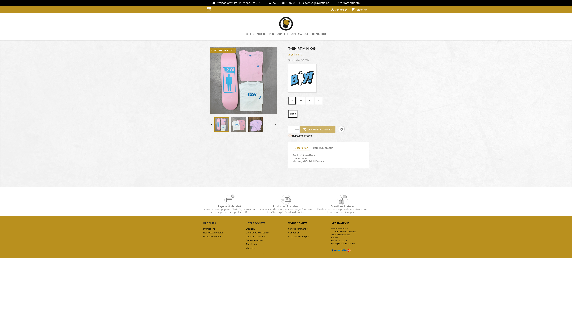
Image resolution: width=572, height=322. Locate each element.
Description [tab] (301, 148)
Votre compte (297, 223)
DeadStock (319, 34)
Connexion (294, 232)
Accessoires (265, 34)
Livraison (250, 228)
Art (293, 34)
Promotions (209, 228)
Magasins (250, 248)
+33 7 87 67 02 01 (339, 240)
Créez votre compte (298, 236)
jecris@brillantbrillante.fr (343, 243)
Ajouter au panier (317, 129)
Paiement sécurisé (255, 236)
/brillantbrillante (349, 3)
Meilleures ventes (212, 236)
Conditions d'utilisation (257, 232)
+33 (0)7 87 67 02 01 (283, 3)
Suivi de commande (298, 228)
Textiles (249, 34)
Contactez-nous (254, 240)
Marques (304, 34)
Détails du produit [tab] (323, 148)
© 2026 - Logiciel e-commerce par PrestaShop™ (286, 254)
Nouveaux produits (213, 232)
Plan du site (252, 244)
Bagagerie (282, 34)
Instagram (209, 9)
